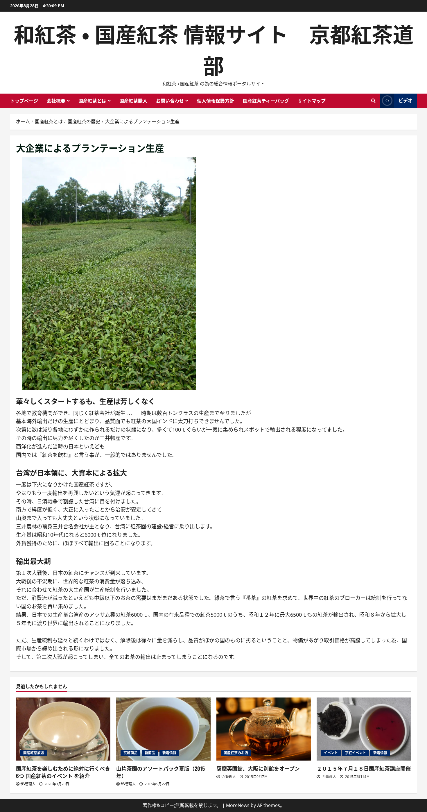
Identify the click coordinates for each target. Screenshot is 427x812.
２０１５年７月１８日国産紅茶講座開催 (364, 768)
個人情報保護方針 (215, 100)
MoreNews (238, 805)
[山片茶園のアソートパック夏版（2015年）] (163, 729)
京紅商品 (130, 752)
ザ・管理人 (27, 783)
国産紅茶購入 (133, 100)
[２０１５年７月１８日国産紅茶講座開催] (364, 729)
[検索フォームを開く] (373, 100)
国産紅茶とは (92, 100)
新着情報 (169, 752)
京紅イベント (355, 752)
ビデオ (405, 100)
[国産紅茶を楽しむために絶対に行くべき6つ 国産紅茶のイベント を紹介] (63, 729)
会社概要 (56, 100)
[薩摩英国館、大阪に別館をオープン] (263, 729)
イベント (331, 752)
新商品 (150, 752)
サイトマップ (312, 100)
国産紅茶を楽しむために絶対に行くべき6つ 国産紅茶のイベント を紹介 (63, 772)
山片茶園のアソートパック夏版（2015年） (160, 772)
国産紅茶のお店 (236, 752)
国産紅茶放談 (33, 752)
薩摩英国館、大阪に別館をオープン (258, 768)
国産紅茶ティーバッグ (266, 100)
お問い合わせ (170, 100)
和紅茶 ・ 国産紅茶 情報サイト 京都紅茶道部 (214, 48)
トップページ (24, 100)
